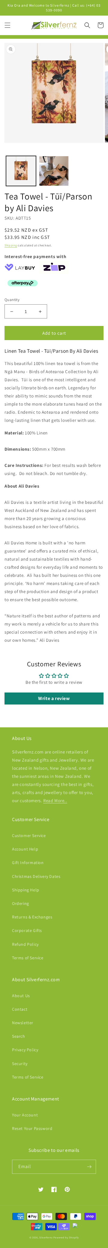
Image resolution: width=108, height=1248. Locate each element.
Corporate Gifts (27, 930)
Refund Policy (25, 944)
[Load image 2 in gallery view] (54, 171)
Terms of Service (28, 957)
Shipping (10, 245)
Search (18, 1036)
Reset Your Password (32, 1128)
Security (20, 1063)
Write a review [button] (54, 698)
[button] (7, 25)
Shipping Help (25, 890)
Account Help (25, 849)
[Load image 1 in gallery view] (21, 171)
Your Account (25, 1115)
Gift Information (28, 862)
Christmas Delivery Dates (36, 876)
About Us (21, 995)
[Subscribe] (89, 1167)
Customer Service (29, 835)
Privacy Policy (25, 1049)
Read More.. (55, 800)
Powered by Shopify (66, 1237)
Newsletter (22, 1022)
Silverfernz (45, 1237)
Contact (19, 1009)
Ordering (20, 903)
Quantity (12, 299)
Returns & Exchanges (32, 917)
